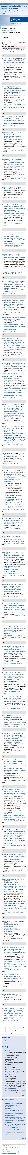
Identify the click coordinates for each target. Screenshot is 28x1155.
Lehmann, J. (16, 382)
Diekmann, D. (21, 733)
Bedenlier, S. (5, 132)
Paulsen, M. (15, 306)
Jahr (6, 44)
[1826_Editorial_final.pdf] (21, 150)
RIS (24, 43)
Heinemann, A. (15, 404)
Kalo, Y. (21, 796)
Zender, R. (7, 161)
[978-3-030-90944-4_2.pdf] (21, 691)
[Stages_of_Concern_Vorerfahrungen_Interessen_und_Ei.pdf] (21, 780)
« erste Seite (6, 1025)
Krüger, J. (11, 789)
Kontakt (4, 1149)
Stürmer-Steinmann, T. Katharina (11, 760)
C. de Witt (12, 215)
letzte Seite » (14, 1033)
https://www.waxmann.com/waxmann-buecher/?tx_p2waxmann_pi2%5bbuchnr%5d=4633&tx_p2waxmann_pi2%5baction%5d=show (15, 965)
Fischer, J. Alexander (17, 761)
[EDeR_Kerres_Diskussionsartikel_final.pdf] (21, 663)
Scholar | (7, 78)
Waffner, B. (20, 921)
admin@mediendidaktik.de (9, 1153)
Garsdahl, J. (7, 306)
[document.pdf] (21, 938)
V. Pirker (19, 557)
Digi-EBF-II (8, 1061)
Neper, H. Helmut (17, 889)
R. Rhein (22, 257)
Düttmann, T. (7, 735)
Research (7, 1041)
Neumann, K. (15, 763)
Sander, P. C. (12, 879)
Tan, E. (10, 796)
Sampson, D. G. (11, 679)
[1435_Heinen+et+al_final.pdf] (21, 750)
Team (8, 30)
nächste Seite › (18, 1030)
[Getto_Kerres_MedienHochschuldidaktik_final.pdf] (21, 272)
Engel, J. (4, 59)
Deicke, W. (22, 380)
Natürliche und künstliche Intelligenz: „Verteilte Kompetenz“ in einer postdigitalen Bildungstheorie (15, 1125)
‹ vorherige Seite (16, 1025)
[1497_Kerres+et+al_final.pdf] (21, 870)
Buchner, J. (18, 205)
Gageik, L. (9, 406)
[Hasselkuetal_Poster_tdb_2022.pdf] (19, 444)
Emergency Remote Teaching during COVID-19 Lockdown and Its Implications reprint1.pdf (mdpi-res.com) (13, 504)
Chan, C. (15, 796)
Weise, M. (12, 159)
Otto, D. (4, 116)
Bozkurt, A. (5, 281)
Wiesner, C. (15, 94)
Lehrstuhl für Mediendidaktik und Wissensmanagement (14, 9)
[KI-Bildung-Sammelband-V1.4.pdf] (21, 224)
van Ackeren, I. (16, 406)
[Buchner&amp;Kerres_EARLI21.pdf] (21, 985)
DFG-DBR (8, 1066)
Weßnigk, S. (7, 761)
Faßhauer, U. (8, 889)
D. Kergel (20, 304)
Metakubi (7, 1050)
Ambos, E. (10, 380)
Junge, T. (6, 65)
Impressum (5, 1145)
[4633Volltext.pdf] (19, 970)
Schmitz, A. (18, 159)
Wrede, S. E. (7, 217)
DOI (4, 78)
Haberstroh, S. (8, 382)
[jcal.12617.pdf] (21, 616)
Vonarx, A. (12, 672)
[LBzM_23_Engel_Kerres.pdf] (21, 78)
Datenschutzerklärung (10, 1147)
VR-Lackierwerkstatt (10, 1088)
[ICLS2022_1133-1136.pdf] (19, 821)
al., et (17, 281)
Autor (4, 43)
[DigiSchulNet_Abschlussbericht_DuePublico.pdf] (21, 422)
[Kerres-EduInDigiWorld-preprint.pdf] (21, 312)
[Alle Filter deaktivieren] (13, 48)
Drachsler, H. (7, 206)
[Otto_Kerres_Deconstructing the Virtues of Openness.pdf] (21, 354)
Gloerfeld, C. (18, 215)
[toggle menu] (26, 1)
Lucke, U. (20, 161)
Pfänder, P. (18, 672)
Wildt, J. (7, 259)
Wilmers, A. (20, 132)
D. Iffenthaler (17, 677)
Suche (7, 37)
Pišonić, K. (7, 559)
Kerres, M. (12, 59)
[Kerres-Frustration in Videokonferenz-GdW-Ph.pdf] (19, 543)
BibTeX (18, 43)
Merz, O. (13, 65)
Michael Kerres (13, 30)
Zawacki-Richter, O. (9, 118)
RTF (21, 43)
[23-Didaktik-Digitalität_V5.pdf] (19, 107)
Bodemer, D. (18, 789)
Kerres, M (5, 87)
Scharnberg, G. (11, 116)
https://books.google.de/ (12, 573)
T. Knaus (19, 64)
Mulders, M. (5, 159)
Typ (3, 44)
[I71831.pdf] (19, 912)
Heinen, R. (5, 733)
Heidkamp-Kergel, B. (10, 307)
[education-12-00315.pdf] (19, 509)
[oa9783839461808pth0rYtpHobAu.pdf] (9, 274)
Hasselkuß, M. (6, 404)
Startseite (4, 30)
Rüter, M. (11, 696)
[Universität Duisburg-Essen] (19, 21)
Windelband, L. (8, 891)
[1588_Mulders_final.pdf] (21, 178)
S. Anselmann (17, 888)
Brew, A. (16, 380)
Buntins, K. (13, 132)
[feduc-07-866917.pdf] (21, 637)
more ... (24, 1095)
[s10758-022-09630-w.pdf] (21, 845)
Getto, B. (4, 254)
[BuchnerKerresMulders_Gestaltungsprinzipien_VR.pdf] (19, 575)
